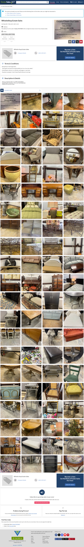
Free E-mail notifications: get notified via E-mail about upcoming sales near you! (41, 532)
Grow (32, 539)
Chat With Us (18, 538)
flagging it (63, 515)
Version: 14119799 (17, 545)
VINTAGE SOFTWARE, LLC (20, 540)
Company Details (22, 53)
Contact (33, 542)
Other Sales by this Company (14, 13)
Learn (32, 538)
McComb (11, 526)
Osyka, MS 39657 (16, 524)
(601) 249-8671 (42, 53)
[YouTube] (65, 535)
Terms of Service (46, 536)
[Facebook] (56, 535)
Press (44, 539)
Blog (32, 541)
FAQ (32, 536)
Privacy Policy (46, 538)
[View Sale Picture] (10, 101)
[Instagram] (62, 535)
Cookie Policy (46, 542)
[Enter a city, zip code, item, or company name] (47, 2)
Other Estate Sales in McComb (14, 15)
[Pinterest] (68, 535)
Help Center (45, 541)
